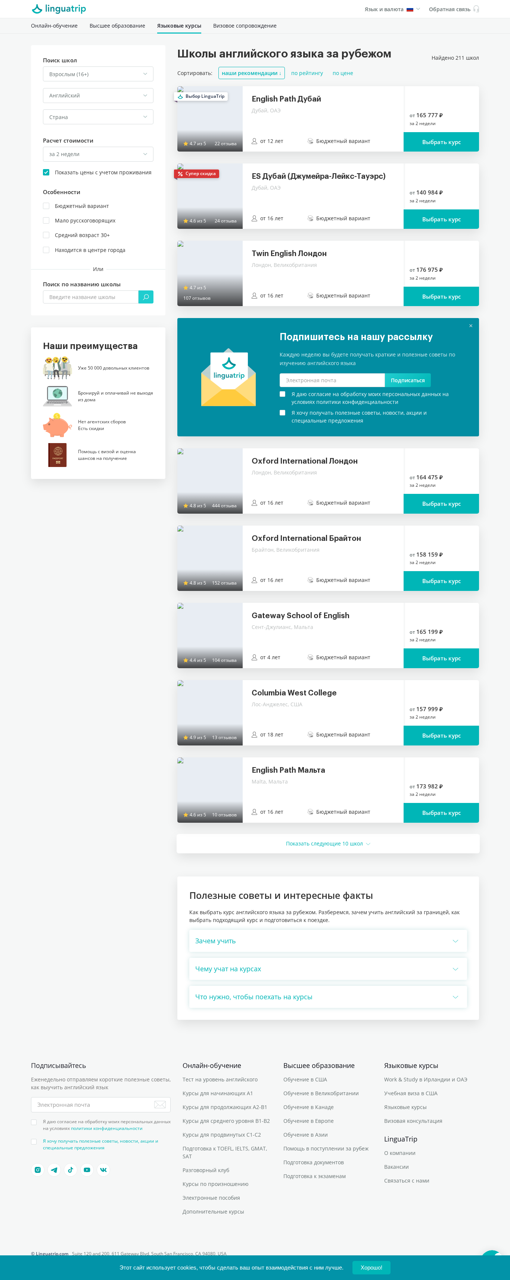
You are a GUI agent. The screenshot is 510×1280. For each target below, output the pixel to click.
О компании (400, 1152)
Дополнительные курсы (213, 1211)
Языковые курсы (179, 25)
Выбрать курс (441, 142)
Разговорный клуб (206, 1170)
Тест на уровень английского (220, 1079)
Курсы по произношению (216, 1183)
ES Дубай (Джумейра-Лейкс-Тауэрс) (319, 176)
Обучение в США (305, 1079)
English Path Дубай (286, 99)
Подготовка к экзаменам (314, 1176)
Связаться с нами (406, 1180)
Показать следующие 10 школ (324, 843)
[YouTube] (87, 1170)
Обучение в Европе (308, 1120)
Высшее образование (117, 25)
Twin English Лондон (289, 254)
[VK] (103, 1170)
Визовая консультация (413, 1120)
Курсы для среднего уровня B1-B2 (226, 1120)
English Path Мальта (288, 770)
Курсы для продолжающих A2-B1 (225, 1107)
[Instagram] (37, 1170)
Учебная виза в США (411, 1093)
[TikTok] (70, 1170)
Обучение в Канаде (308, 1107)
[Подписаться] (160, 1104)
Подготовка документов (313, 1162)
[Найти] (146, 296)
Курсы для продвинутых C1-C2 (222, 1134)
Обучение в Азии (305, 1134)
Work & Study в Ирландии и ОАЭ (425, 1079)
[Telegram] (54, 1170)
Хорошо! (371, 1267)
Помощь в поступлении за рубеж (325, 1148)
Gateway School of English (300, 616)
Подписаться (408, 380)
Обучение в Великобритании (321, 1093)
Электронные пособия (211, 1197)
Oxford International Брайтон (306, 538)
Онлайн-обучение (54, 25)
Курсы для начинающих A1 (218, 1093)
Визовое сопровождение (245, 25)
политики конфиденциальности (107, 1128)
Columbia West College (294, 693)
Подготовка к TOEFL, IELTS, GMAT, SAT (225, 1152)
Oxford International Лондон (305, 461)
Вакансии (396, 1166)
